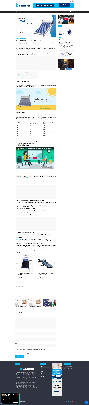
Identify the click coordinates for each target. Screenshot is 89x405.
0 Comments (27, 42)
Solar (41, 368)
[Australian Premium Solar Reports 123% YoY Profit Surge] (61, 52)
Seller (41, 374)
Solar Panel (58, 11)
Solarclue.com (25, 250)
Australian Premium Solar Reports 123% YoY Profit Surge (68, 53)
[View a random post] (73, 12)
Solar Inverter (36, 11)
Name (16, 331)
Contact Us (64, 11)
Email (16, 337)
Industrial (41, 369)
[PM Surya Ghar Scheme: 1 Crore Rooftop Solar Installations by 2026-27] (66, 28)
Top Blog (20, 11)
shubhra (65, 43)
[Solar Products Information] (16, 12)
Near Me (17, 38)
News (60, 37)
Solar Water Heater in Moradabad (41, 42)
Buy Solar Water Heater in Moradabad (23, 74)
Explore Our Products (25, 78)
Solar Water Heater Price (23, 75)
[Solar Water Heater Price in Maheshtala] (22, 299)
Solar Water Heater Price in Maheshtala (21, 307)
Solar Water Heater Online (50, 42)
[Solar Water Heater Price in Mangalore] (35, 299)
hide (31, 72)
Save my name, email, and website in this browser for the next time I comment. (31, 349)
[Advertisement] (36, 63)
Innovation (42, 371)
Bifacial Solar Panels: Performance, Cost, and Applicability (37, 0)
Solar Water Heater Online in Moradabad (22, 43)
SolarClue (23, 401)
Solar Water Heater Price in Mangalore (35, 307)
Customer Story (42, 376)
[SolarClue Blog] (26, 366)
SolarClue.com (21, 374)
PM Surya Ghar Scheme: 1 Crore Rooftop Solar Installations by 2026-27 (65, 41)
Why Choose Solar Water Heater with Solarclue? (28, 76)
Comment (17, 317)
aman (22, 42)
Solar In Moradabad (23, 38)
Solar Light (52, 11)
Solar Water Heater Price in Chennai (49, 307)
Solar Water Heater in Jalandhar (22, 292)
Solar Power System (44, 11)
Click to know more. (29, 177)
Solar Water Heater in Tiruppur (49, 292)
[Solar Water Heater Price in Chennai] (49, 299)
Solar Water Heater (28, 11)
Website (16, 343)
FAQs (22, 77)
